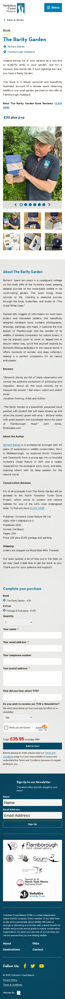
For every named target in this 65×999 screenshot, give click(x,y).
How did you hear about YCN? (21, 690)
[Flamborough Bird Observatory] (39, 846)
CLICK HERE (37, 508)
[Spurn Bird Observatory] (46, 858)
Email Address (11, 809)
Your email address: (16, 642)
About (7, 943)
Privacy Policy (10, 980)
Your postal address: (16, 668)
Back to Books (15, 19)
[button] (16, 204)
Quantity (8, 616)
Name (6, 796)
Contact (37, 949)
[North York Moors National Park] (32, 882)
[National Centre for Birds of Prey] (12, 846)
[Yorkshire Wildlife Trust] (32, 894)
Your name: (11, 629)
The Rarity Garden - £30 (19, 600)
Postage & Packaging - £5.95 (21, 610)
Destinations (11, 949)
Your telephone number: (17, 655)
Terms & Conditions (12, 984)
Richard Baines (11, 444)
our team (50, 918)
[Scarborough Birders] (10, 858)
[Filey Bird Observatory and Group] (32, 870)
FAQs (35, 943)
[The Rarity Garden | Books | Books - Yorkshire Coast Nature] (14, 9)
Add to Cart (32, 746)
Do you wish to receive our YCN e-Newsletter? (31, 703)
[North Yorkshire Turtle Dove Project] (23, 858)
